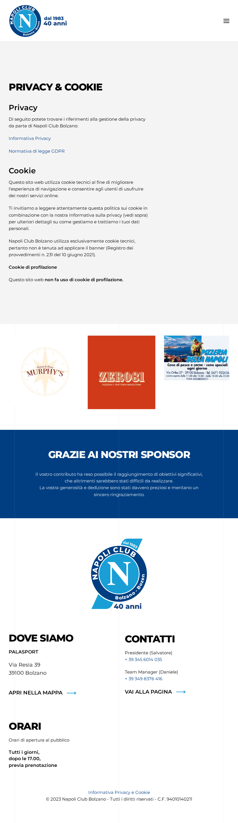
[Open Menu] (226, 21)
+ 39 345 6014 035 (143, 659)
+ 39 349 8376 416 (143, 678)
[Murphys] (42, 370)
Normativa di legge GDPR (37, 151)
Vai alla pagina (148, 692)
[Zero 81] (119, 372)
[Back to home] (38, 21)
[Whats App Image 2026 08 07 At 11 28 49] (195, 358)
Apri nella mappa (35, 693)
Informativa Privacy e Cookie (119, 792)
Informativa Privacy (30, 138)
